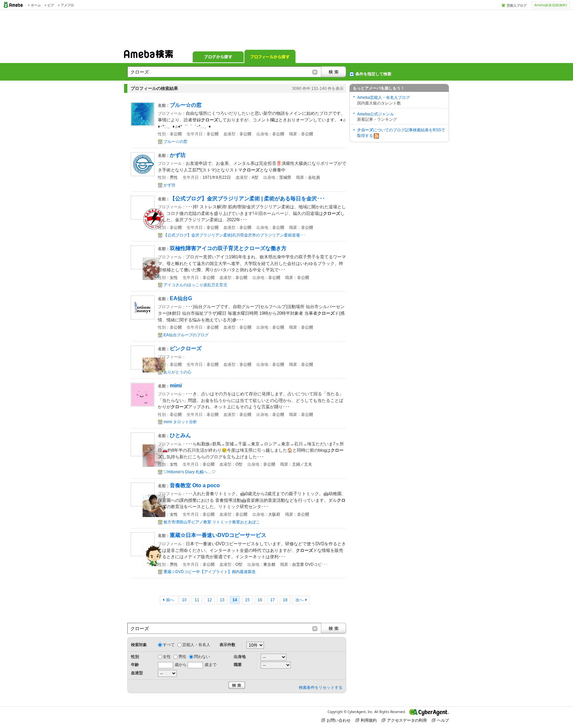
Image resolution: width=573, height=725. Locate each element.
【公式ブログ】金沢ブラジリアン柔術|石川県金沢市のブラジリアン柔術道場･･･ (234, 235)
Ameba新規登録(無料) (550, 5)
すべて (169, 644)
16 (260, 600)
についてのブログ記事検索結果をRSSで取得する (401, 133)
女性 (167, 656)
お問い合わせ (338, 720)
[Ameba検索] (148, 56)
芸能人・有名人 (196, 644)
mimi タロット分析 (180, 422)
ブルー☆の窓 (175, 141)
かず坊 (169, 185)
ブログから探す (218, 56)
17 (272, 600)
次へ (299, 600)
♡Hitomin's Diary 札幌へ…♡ (189, 472)
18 (285, 600)
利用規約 (369, 720)
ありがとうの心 (177, 372)
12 (209, 600)
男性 (182, 656)
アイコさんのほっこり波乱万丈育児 (195, 285)
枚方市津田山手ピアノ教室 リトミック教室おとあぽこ (211, 522)
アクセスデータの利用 (407, 720)
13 (222, 600)
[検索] (333, 71)
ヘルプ (443, 720)
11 (197, 600)
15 (247, 600)
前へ (170, 600)
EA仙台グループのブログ (186, 335)
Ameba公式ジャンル (375, 114)
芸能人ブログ (517, 5)
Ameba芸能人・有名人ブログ (383, 97)
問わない (202, 656)
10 (184, 600)
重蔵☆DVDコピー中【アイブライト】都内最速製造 (209, 571)
